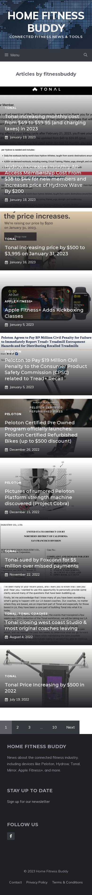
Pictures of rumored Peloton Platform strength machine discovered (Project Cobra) (40, 497)
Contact (15, 882)
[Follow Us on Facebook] (11, 836)
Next (70, 727)
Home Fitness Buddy (46, 21)
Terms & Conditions (67, 882)
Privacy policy (36, 882)
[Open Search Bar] (85, 55)
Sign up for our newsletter (28, 801)
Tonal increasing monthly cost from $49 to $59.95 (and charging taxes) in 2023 (45, 123)
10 (54, 727)
